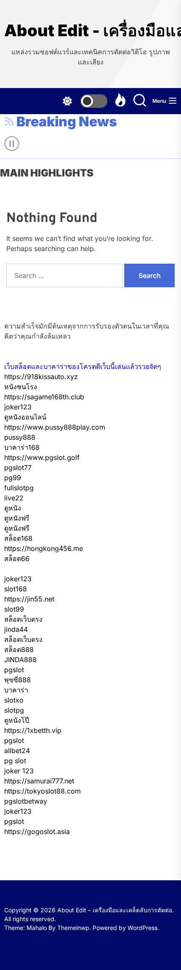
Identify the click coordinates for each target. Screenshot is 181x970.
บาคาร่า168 (22, 447)
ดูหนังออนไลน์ (25, 417)
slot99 (14, 609)
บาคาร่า (16, 690)
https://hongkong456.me (43, 548)
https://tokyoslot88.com (42, 791)
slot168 (15, 589)
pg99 (12, 477)
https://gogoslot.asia (37, 831)
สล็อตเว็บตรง (23, 619)
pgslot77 (18, 467)
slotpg (14, 710)
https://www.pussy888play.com (54, 427)
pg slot (15, 760)
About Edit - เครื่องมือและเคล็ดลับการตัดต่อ (90, 30)
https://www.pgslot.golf (42, 457)
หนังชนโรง (20, 386)
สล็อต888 (19, 649)
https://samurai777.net (39, 781)
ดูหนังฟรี (16, 518)
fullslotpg (19, 488)
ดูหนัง (12, 508)
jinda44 (16, 629)
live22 (14, 498)
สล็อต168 (18, 538)
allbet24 (17, 750)
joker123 (18, 407)
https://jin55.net (29, 599)
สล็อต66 (16, 558)
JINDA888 (20, 659)
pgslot (14, 669)
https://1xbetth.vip (32, 730)
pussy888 (19, 437)
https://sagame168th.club (44, 397)
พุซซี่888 (17, 680)
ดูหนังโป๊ (16, 720)
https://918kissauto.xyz (41, 376)
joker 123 (19, 771)
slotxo (14, 700)
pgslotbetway (25, 801)
